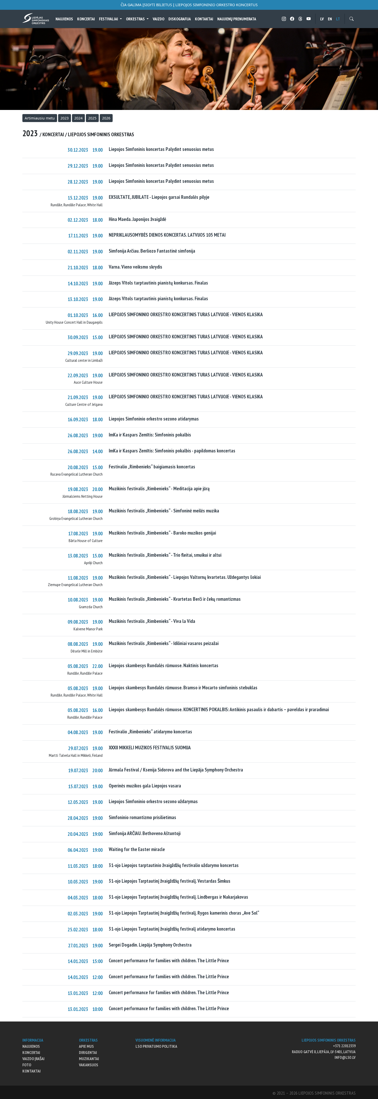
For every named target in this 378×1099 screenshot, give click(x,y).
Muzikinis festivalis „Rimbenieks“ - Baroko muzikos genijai (162, 532)
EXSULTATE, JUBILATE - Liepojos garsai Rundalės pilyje (159, 197)
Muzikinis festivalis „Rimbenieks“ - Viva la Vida (152, 621)
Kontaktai (204, 18)
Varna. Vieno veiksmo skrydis (135, 266)
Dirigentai (88, 1052)
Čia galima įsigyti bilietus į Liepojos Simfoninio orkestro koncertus (189, 4)
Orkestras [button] (136, 18)
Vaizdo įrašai (33, 1058)
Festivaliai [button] (109, 18)
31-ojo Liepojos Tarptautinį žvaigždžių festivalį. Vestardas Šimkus (169, 881)
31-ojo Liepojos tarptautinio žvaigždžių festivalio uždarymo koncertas (174, 865)
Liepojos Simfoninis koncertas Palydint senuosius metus (161, 149)
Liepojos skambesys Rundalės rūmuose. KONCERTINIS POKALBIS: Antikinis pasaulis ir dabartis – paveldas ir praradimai (219, 709)
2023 (64, 118)
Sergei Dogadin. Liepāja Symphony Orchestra (150, 944)
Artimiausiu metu (40, 118)
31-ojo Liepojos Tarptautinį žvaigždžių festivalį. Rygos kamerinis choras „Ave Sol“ (184, 912)
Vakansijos (88, 1064)
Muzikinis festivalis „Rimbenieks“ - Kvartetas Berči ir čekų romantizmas (175, 599)
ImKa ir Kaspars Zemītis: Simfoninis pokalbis (150, 434)
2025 (92, 118)
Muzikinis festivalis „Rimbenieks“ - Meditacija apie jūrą (159, 488)
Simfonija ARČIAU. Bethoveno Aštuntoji (145, 833)
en (330, 18)
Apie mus (86, 1046)
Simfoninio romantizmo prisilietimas (142, 817)
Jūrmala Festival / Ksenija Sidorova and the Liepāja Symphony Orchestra (176, 769)
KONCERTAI (86, 18)
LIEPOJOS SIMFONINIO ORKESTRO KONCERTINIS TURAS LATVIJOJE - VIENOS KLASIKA (186, 314)
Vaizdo (158, 18)
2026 (106, 118)
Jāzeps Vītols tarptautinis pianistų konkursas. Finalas (158, 282)
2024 (78, 118)
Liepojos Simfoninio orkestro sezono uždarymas (153, 801)
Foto (26, 1064)
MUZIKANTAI (89, 1058)
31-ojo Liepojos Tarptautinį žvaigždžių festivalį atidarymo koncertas (172, 928)
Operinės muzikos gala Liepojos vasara (145, 785)
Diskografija (179, 18)
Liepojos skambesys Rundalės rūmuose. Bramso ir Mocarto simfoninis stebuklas (183, 687)
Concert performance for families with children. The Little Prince (169, 960)
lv (322, 18)
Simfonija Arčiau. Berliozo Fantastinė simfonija (152, 250)
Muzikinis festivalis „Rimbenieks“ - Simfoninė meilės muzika (164, 510)
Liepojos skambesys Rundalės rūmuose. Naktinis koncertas (163, 665)
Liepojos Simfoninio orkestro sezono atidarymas (154, 418)
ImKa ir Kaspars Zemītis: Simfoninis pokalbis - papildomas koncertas (172, 450)
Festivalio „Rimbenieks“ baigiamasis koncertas (152, 466)
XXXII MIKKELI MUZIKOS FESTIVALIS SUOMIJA (150, 747)
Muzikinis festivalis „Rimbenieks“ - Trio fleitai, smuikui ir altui (165, 555)
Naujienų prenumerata (236, 18)
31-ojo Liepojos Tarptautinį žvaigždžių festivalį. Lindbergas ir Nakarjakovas (178, 897)
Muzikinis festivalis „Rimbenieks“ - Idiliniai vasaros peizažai (164, 643)
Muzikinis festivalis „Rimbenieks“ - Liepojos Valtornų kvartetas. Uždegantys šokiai (185, 577)
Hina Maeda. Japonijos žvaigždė (137, 219)
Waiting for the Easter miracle (137, 849)
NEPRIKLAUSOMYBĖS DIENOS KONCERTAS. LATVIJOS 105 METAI (167, 234)
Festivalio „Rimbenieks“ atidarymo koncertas (150, 731)
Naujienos (64, 18)
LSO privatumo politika (156, 1046)
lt (338, 18)
